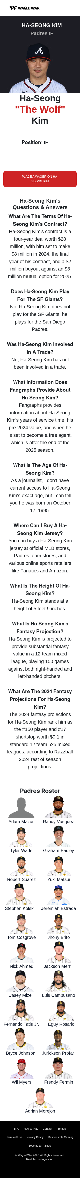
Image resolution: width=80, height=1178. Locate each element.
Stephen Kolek (19, 908)
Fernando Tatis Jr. (21, 1024)
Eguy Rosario (61, 1024)
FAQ (16, 1128)
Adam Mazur (21, 821)
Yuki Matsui (58, 879)
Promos (61, 1128)
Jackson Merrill (58, 966)
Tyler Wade (21, 850)
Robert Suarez (21, 879)
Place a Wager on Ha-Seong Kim (40, 179)
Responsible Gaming (61, 1137)
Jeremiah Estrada (58, 908)
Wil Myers (21, 1082)
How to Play (31, 1128)
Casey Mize (20, 995)
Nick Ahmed (21, 966)
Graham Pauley (58, 850)
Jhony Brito (59, 937)
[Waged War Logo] (24, 8)
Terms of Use (14, 1137)
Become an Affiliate (40, 1145)
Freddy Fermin (58, 1082)
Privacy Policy (35, 1137)
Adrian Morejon (40, 1111)
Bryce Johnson (20, 1053)
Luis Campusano (58, 995)
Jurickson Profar (58, 1053)
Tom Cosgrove (21, 937)
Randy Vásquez (58, 821)
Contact (47, 1128)
